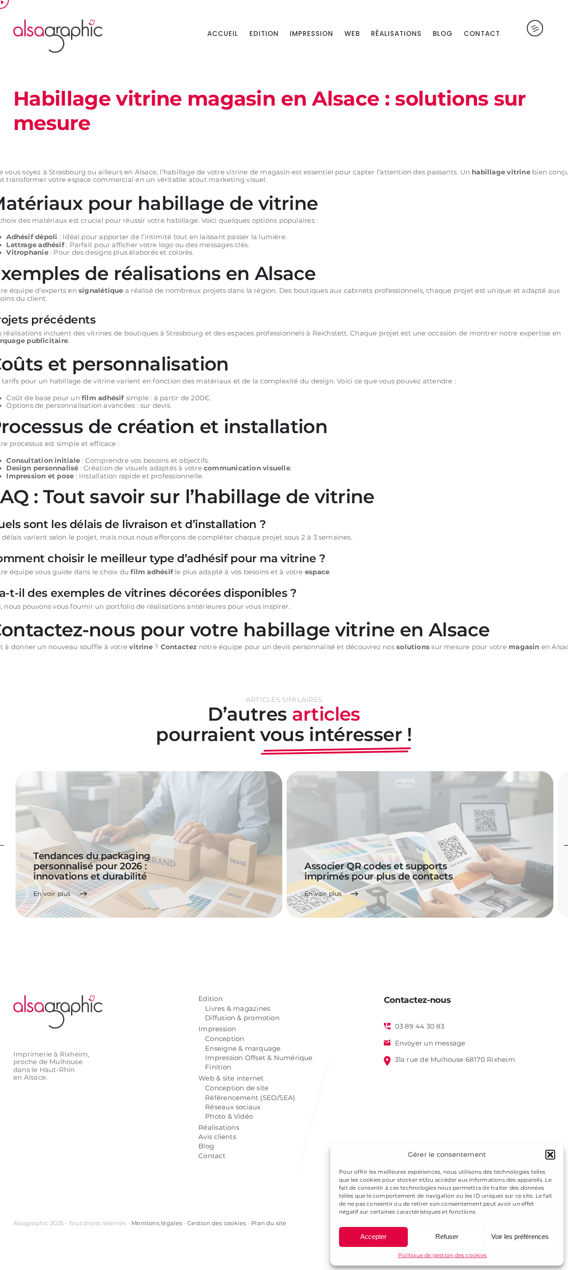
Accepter (373, 1236)
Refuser (446, 1236)
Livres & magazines (237, 1009)
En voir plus (52, 894)
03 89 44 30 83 (420, 1026)
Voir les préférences (520, 1236)
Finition (218, 1067)
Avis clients (217, 1137)
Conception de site (236, 1088)
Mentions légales (156, 1223)
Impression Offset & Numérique (258, 1058)
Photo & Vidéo (229, 1116)
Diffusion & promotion (242, 1018)
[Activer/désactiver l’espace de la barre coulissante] (527, 33)
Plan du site (269, 1223)
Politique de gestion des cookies (442, 1255)
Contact (211, 1156)
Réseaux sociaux (232, 1107)
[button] (550, 1154)
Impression (217, 1029)
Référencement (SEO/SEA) (250, 1098)
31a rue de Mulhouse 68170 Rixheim (455, 1060)
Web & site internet (231, 1078)
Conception (224, 1039)
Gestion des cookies (216, 1223)
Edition (210, 999)
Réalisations (218, 1128)
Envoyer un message (430, 1043)
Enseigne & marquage (242, 1049)
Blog (206, 1146)
